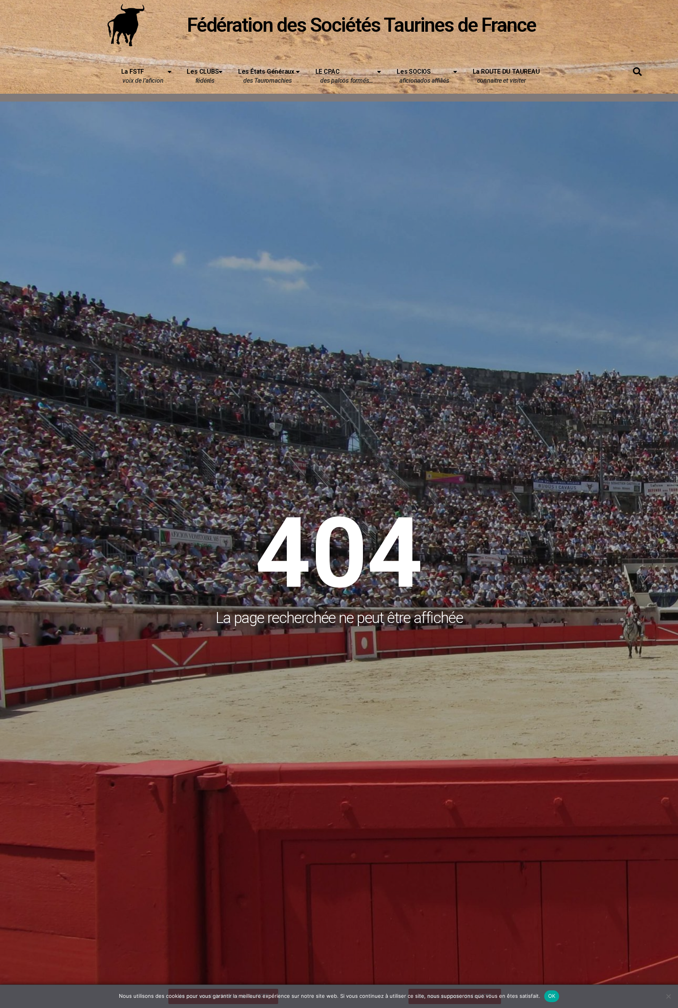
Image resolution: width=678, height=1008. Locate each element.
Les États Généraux (266, 76)
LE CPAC (344, 76)
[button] (637, 72)
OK (552, 996)
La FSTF (142, 76)
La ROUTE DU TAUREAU (503, 76)
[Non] (668, 996)
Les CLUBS (203, 76)
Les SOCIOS (423, 76)
